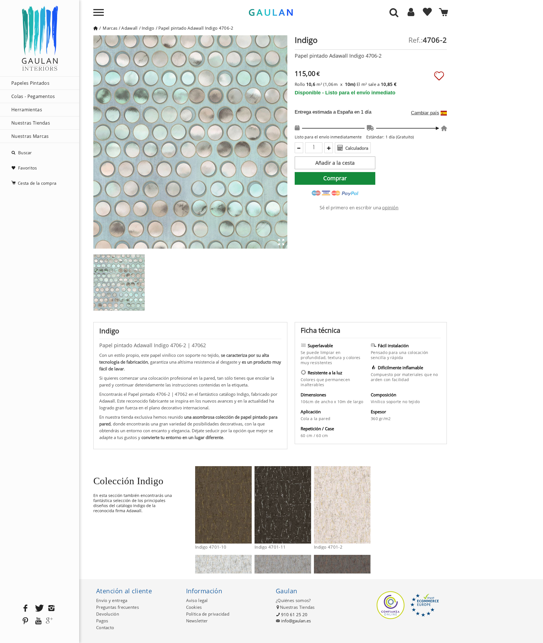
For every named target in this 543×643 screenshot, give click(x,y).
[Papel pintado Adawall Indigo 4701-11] (308, 505)
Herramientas (26, 110)
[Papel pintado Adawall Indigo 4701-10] (248, 505)
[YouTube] (38, 621)
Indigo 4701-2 (328, 546)
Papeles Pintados (30, 83)
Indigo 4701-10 (210, 546)
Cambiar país (425, 113)
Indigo (148, 28)
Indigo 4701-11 (270, 546)
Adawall (129, 28)
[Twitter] (38, 608)
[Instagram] (51, 608)
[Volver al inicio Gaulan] (95, 28)
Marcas (110, 28)
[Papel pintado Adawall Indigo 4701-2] (367, 505)
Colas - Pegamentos (33, 96)
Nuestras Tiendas (30, 123)
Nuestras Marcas (30, 136)
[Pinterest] (25, 621)
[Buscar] (394, 13)
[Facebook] (25, 608)
